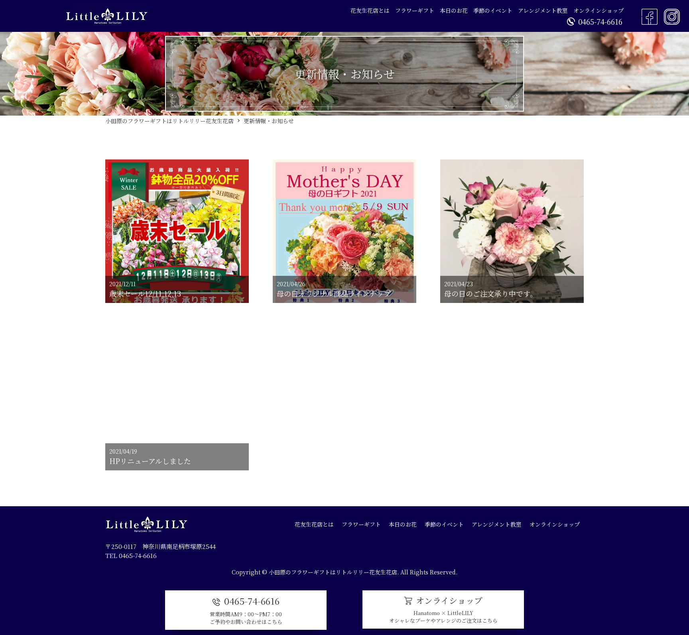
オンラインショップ (598, 10)
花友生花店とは (370, 10)
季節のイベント (492, 10)
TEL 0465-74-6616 (131, 555)
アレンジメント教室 (543, 10)
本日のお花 (454, 10)
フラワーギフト (414, 10)
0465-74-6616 (600, 21)
